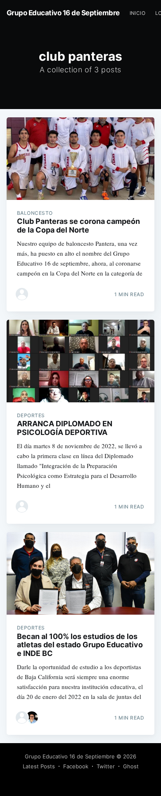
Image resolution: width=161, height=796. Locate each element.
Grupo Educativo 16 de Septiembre (63, 13)
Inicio (137, 13)
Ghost (131, 766)
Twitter (106, 766)
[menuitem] (137, 13)
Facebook (75, 766)
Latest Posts (39, 766)
